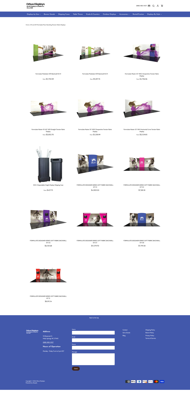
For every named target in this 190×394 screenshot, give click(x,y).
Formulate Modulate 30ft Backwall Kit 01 (95, 74)
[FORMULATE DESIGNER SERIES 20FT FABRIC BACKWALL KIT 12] (48, 275)
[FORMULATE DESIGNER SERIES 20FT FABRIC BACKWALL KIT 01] (95, 164)
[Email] (149, 5)
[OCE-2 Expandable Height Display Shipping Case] (48, 164)
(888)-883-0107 (141, 6)
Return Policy (149, 333)
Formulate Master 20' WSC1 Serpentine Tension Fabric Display (95, 130)
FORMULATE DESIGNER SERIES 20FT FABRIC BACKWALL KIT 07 (95, 242)
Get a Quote (126, 333)
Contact (125, 330)
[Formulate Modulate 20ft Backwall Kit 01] (48, 52)
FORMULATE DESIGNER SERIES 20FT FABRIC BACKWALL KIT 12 (48, 297)
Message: (74, 352)
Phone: (74, 344)
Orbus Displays (40, 381)
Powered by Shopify (31, 383)
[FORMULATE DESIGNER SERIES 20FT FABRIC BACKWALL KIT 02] (141, 164)
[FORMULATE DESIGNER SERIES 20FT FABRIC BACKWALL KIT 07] (95, 219)
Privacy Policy (149, 335)
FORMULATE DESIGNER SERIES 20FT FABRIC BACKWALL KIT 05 (48, 242)
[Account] (158, 5)
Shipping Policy (150, 330)
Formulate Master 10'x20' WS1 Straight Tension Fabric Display (48, 130)
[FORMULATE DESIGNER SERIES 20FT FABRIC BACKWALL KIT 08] (141, 219)
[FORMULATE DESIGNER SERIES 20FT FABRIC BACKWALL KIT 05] (48, 219)
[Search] (153, 5)
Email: (73, 337)
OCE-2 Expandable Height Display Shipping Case (48, 185)
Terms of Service (150, 338)
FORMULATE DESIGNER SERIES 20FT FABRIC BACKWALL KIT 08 (142, 242)
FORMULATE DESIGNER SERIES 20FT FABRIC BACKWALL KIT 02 (142, 186)
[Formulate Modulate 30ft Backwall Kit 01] (95, 52)
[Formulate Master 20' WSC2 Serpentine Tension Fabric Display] (141, 52)
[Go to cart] (162, 5)
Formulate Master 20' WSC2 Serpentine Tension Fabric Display (142, 75)
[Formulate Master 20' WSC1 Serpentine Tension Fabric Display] (95, 108)
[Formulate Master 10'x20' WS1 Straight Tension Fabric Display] (48, 108)
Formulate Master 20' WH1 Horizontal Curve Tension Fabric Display (142, 130)
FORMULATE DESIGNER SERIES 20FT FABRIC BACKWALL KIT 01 (95, 186)
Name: (74, 329)
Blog (124, 335)
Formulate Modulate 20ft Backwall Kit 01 (48, 74)
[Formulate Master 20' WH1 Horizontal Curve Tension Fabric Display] (141, 108)
